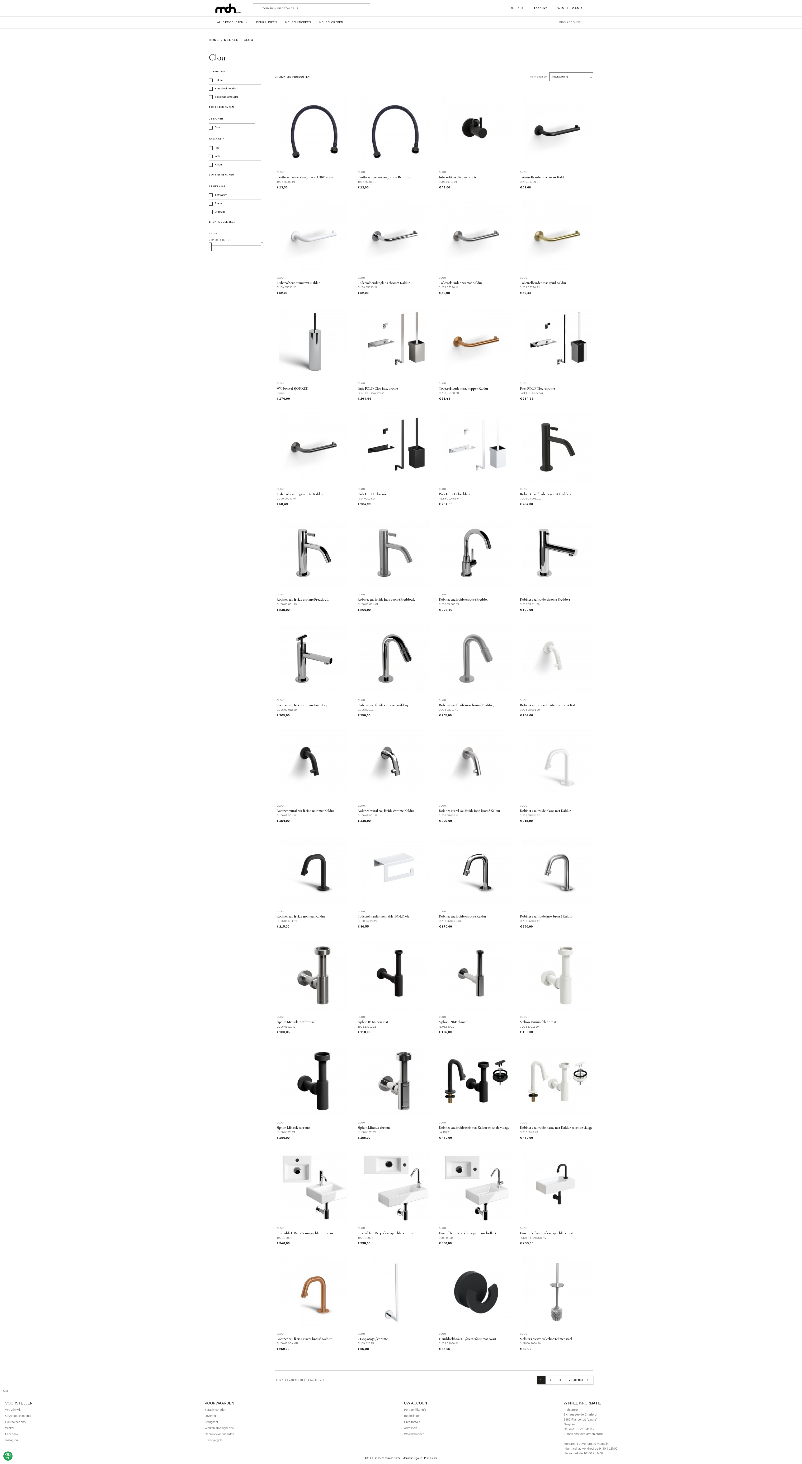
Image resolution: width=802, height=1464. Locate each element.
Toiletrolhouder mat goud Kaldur (543, 283)
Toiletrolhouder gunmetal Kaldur (300, 494)
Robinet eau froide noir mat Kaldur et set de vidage (474, 1127)
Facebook (11, 1434)
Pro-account (570, 22)
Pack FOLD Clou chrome (537, 388)
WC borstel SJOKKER (292, 388)
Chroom (220, 211)
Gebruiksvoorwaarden (219, 1434)
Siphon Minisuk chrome (374, 1127)
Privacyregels (214, 1440)
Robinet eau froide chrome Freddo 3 (545, 599)
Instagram (12, 1440)
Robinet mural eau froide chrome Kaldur (386, 810)
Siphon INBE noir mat (373, 1022)
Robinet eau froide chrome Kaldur (462, 916)
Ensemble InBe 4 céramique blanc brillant (387, 1233)
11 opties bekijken (222, 222)
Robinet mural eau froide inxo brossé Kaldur (469, 810)
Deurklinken (266, 22)
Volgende (579, 1380)
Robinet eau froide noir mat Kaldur (301, 916)
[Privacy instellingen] (8, 1456)
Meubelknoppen (298, 22)
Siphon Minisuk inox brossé (296, 1022)
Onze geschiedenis (18, 1415)
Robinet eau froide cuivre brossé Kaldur (304, 1339)
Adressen (410, 1428)
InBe (217, 156)
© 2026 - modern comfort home (382, 1458)
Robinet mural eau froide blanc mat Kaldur (550, 705)
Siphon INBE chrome (453, 1022)
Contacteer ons (15, 1422)
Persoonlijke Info (415, 1409)
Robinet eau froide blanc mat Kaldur (545, 810)
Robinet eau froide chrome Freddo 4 (302, 705)
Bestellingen (412, 1415)
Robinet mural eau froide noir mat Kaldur (305, 810)
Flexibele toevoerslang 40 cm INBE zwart (305, 177)
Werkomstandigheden (219, 1428)
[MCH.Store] (230, 8)
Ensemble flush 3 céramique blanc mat (546, 1233)
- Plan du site (430, 1458)
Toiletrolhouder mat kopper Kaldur (463, 388)
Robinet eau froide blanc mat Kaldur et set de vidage (556, 1127)
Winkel (9, 1428)
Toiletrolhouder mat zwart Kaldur (543, 177)
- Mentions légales (412, 1458)
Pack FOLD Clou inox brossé (378, 388)
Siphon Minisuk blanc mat (538, 1022)
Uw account (416, 1403)
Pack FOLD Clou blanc (455, 494)
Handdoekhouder (225, 88)
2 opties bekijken (221, 175)
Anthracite (221, 195)
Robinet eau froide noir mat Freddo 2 (545, 494)
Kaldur (219, 164)
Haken (219, 80)
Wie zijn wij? (13, 1409)
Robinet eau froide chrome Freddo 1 (464, 599)
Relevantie (560, 77)
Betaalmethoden (215, 1409)
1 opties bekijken (221, 107)
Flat (217, 147)
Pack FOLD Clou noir (373, 494)
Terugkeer (211, 1422)
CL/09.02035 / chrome (373, 1339)
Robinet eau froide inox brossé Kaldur (546, 916)
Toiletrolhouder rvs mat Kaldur (460, 283)
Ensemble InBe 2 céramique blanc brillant (467, 1233)
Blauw (218, 203)
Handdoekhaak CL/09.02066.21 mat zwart (467, 1339)
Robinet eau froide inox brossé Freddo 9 (466, 705)
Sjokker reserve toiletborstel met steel (546, 1339)
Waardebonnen (414, 1434)
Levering (210, 1415)
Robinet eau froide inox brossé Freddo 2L (386, 599)
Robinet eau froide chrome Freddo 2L (303, 599)
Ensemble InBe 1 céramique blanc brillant (305, 1233)
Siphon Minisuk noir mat (294, 1127)
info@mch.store (591, 1434)
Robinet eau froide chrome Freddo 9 (383, 705)
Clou (218, 127)
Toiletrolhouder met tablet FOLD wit (383, 916)
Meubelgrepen (331, 22)
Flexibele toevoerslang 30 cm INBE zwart (386, 177)
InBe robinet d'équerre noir (457, 177)
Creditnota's (412, 1422)
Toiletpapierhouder (226, 96)
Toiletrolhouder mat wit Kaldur (298, 283)
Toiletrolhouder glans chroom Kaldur (384, 283)
